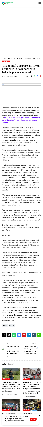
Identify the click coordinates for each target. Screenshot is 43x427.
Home (4, 58)
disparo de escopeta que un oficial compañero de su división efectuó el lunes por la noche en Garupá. (21, 120)
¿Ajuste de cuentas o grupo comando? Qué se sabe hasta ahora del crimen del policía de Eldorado (11, 386)
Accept (33, 419)
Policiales (19, 58)
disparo (5, 325)
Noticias (10, 58)
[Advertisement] (21, 32)
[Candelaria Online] (8, 3)
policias (11, 325)
